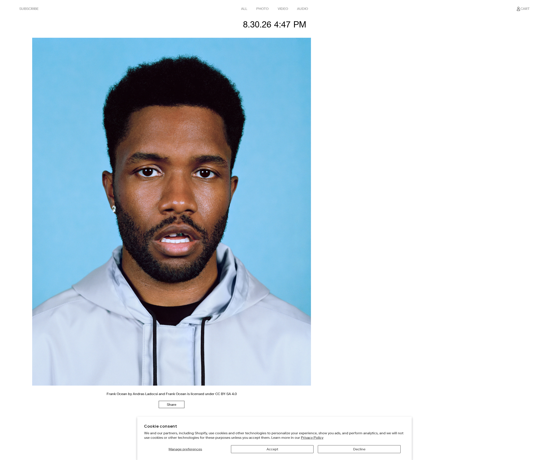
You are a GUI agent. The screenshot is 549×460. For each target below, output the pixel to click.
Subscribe (29, 8)
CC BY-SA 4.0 (226, 394)
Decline (359, 449)
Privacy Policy (312, 437)
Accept (272, 449)
